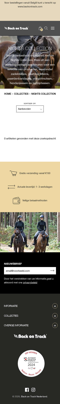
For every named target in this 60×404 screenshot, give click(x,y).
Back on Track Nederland (34, 396)
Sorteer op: (30, 103)
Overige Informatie (16, 325)
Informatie (11, 305)
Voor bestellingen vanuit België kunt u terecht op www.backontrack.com (30, 4)
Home (7, 93)
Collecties (21, 93)
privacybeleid (30, 282)
